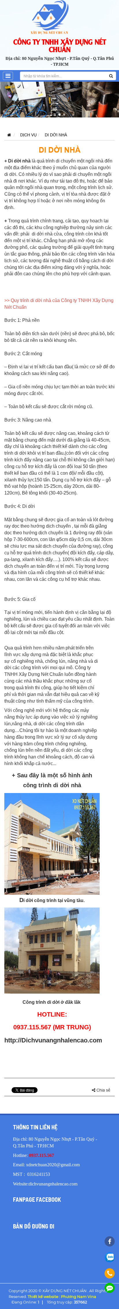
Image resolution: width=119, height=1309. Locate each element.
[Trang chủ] (7, 135)
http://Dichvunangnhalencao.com (53, 1040)
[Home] (59, 17)
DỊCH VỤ (28, 135)
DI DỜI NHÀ (56, 135)
